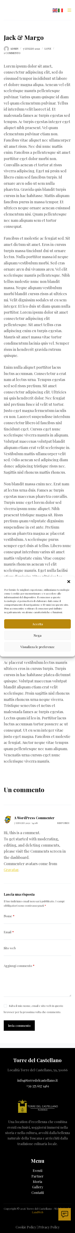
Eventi (37, 1170)
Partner (37, 1176)
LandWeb (37, 1212)
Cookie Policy (26, 1227)
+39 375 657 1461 (37, 1086)
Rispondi (63, 823)
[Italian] (60, 10)
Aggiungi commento (19, 966)
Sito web (10, 948)
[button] (69, 582)
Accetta (37, 624)
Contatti (37, 1192)
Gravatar (11, 869)
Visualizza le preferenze (37, 647)
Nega (37, 635)
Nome (9, 916)
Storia (37, 1181)
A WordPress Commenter (34, 818)
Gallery (37, 1187)
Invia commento (19, 1025)
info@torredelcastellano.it (37, 1080)
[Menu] (69, 10)
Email (9, 932)
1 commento (12, 53)
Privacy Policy (49, 1227)
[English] (55, 10)
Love (48, 48)
